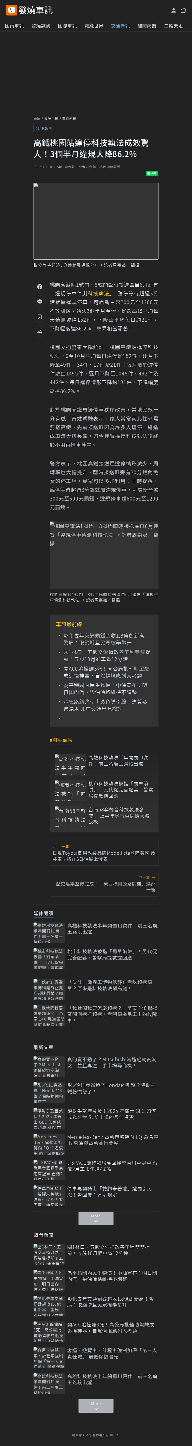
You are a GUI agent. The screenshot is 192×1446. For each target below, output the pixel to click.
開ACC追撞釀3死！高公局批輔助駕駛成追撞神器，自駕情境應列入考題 (107, 672)
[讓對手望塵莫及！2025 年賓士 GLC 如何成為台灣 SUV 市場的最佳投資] (49, 1118)
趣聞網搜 (147, 25)
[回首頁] (35, 10)
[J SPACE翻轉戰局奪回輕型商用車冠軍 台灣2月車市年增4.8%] (49, 1170)
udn (37, 118)
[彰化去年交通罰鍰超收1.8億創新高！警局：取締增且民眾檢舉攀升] (49, 1306)
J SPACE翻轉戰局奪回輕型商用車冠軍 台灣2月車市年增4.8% (112, 1166)
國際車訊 (67, 25)
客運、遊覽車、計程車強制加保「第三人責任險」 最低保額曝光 (112, 1353)
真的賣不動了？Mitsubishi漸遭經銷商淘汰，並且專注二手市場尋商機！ (112, 1062)
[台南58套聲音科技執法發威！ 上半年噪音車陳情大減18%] (70, 816)
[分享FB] (40, 286)
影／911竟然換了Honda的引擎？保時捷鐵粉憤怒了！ (111, 1088)
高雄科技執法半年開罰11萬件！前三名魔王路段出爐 (118, 760)
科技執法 (44, 128)
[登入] (174, 10)
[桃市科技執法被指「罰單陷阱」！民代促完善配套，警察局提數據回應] (70, 790)
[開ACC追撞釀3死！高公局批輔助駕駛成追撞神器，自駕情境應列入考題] (49, 1331)
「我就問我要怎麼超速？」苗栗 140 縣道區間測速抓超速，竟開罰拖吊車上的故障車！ (112, 1014)
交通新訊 (120, 25)
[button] (183, 10)
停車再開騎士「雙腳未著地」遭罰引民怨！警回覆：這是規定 (109, 1191)
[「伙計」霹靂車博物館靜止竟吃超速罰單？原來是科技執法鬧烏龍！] (49, 989)
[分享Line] (40, 301)
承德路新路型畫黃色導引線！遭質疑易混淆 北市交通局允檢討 (106, 705)
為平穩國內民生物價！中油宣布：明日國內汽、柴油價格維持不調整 (106, 689)
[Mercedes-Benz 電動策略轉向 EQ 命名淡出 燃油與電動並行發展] (49, 1144)
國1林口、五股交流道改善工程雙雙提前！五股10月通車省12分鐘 (107, 656)
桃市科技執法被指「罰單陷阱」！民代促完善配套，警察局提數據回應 (121, 789)
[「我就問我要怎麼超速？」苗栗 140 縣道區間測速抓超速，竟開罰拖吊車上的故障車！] (49, 1015)
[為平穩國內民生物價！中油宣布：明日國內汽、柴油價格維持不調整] (49, 1280)
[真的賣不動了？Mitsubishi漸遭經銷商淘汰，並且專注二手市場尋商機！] (49, 1066)
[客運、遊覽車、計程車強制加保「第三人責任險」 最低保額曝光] (49, 1357)
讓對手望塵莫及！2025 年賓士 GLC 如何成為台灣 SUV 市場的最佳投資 (111, 1114)
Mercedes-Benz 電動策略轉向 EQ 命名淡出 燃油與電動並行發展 (112, 1140)
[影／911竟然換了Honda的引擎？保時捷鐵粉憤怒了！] (49, 1092)
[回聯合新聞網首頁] (11, 10)
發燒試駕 (41, 25)
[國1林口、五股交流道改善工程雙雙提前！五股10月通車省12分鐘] (49, 1254)
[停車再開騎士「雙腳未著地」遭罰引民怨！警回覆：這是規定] (49, 1195)
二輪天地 (173, 25)
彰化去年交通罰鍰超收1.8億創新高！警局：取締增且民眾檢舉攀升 (107, 639)
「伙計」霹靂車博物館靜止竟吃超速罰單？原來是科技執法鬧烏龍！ (109, 985)
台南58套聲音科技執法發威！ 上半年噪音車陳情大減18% (119, 815)
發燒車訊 (51, 118)
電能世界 (94, 25)
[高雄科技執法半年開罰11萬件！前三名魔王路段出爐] (70, 764)
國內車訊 (14, 25)
